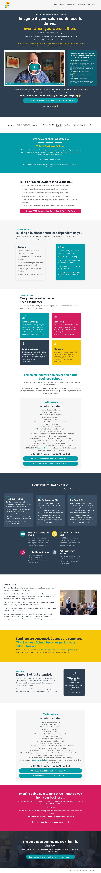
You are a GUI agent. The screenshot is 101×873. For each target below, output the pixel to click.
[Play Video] (6, 84)
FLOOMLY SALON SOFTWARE (76, 5)
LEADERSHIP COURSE (58, 5)
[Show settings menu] (59, 84)
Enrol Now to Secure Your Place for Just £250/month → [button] (50, 100)
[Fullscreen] (62, 84)
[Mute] (56, 84)
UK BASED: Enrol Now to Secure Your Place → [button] (50, 458)
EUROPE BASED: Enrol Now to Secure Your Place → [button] (50, 464)
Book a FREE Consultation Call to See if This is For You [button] (50, 211)
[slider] (33, 84)
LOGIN (93, 5)
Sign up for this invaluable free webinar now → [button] (50, 857)
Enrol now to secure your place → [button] (50, 822)
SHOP (88, 5)
